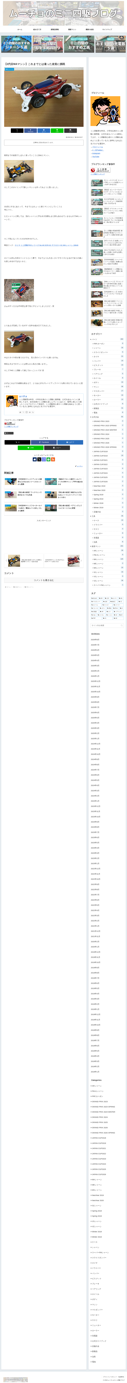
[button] (70, 130)
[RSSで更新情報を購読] (33, 412)
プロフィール (97, 147)
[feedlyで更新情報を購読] (29, 412)
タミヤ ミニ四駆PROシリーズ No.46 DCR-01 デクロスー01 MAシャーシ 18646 (46, 245)
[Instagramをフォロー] (26, 412)
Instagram (96, 153)
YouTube (95, 157)
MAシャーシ (9, 433)
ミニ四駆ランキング (11, 426)
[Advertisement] (44, 536)
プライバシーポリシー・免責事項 (113, 1377)
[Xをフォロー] (23, 412)
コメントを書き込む (44, 580)
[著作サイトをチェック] (20, 412)
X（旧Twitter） (98, 150)
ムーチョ (23, 396)
